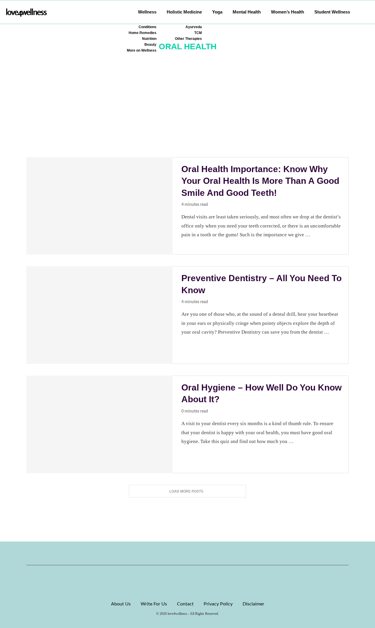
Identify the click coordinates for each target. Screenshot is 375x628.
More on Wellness (141, 50)
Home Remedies (142, 33)
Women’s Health (287, 11)
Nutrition (149, 39)
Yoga (217, 11)
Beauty (150, 45)
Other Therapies (188, 39)
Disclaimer (253, 604)
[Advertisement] (187, 113)
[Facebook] (167, 553)
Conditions (147, 27)
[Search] (366, 12)
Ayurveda (193, 27)
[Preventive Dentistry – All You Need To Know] (99, 315)
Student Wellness (332, 11)
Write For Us (154, 604)
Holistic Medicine (184, 11)
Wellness (147, 11)
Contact (185, 604)
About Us (121, 604)
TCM (198, 33)
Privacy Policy (218, 604)
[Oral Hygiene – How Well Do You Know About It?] (99, 424)
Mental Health (247, 11)
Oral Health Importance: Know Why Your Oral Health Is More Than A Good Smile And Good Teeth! (260, 181)
